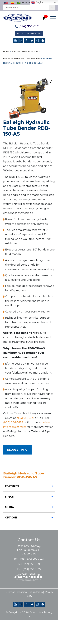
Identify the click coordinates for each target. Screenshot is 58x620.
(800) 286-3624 (35, 558)
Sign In (26, 2)
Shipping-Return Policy (30, 592)
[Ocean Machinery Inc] (17, 17)
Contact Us (29, 539)
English (39, 2)
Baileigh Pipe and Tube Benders (22, 58)
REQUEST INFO (17, 449)
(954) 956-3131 (29, 26)
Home (6, 51)
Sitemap (10, 592)
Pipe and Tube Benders (24, 51)
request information (29, 33)
